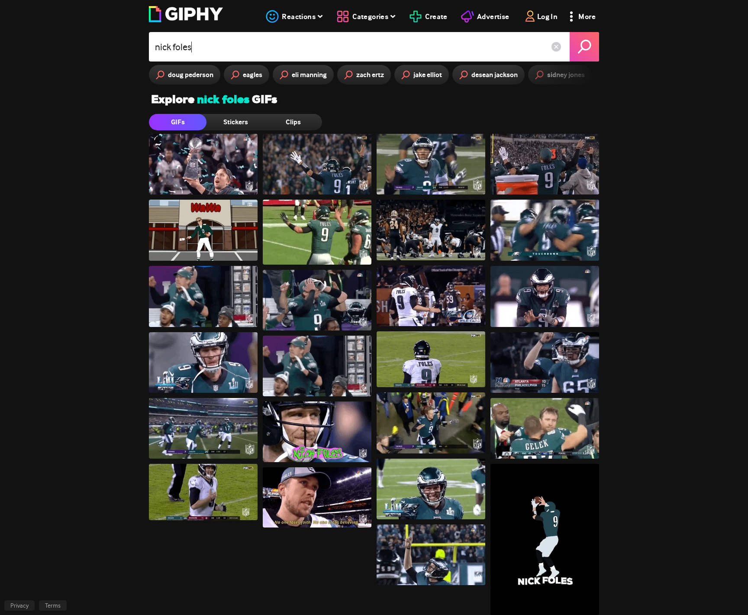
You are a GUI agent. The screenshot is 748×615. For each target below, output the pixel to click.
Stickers (235, 122)
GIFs (178, 122)
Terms (53, 605)
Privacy (19, 605)
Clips (293, 122)
